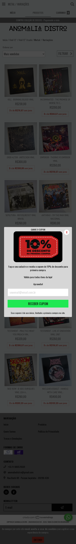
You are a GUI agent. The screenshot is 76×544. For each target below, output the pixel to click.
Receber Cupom (38, 303)
